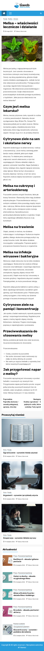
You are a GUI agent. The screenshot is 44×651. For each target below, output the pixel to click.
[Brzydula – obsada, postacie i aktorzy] (7, 611)
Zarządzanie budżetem (21, 627)
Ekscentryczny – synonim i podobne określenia (25, 631)
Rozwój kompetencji (25, 556)
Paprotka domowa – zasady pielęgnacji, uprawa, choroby (11, 403)
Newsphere (30, 645)
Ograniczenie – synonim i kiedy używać (20, 453)
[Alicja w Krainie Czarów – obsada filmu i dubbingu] (7, 594)
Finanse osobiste (19, 624)
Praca (15, 556)
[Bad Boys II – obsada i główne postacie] (7, 560)
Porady (5, 19)
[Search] (41, 13)
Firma (5, 450)
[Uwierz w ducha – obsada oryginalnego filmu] (7, 577)
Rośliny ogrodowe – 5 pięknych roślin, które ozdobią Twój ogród (32, 403)
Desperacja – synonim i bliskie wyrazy (19, 538)
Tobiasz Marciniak (21, 31)
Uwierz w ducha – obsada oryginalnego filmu (24, 577)
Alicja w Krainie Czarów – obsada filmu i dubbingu (24, 594)
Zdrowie (15, 19)
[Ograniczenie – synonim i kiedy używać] (22, 433)
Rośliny (10, 19)
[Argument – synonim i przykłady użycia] (22, 475)
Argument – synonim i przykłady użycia (20, 495)
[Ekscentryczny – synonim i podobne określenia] (7, 629)
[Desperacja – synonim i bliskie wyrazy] (22, 518)
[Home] (4, 13)
